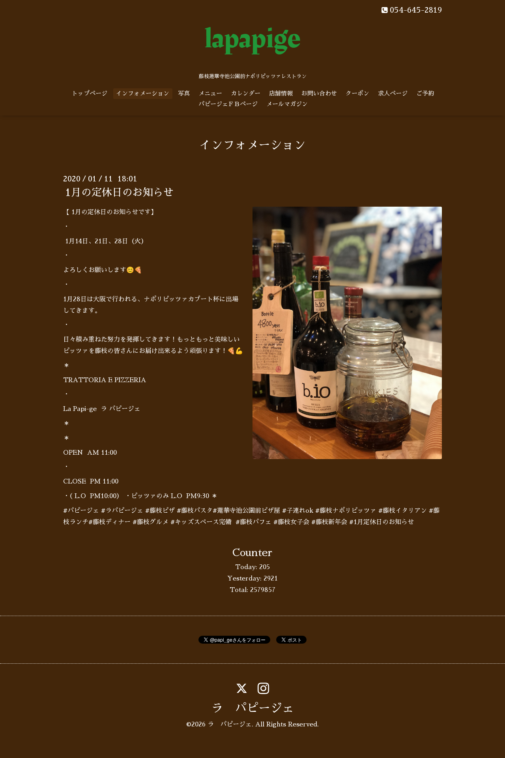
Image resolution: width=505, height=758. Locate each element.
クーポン (357, 93)
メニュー (210, 93)
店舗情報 (281, 93)
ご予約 (425, 93)
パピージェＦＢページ (228, 104)
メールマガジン (287, 104)
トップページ (89, 93)
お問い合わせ (319, 93)
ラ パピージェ (252, 708)
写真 (184, 93)
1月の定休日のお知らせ (119, 192)
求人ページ (393, 93)
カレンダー (245, 93)
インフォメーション (142, 93)
